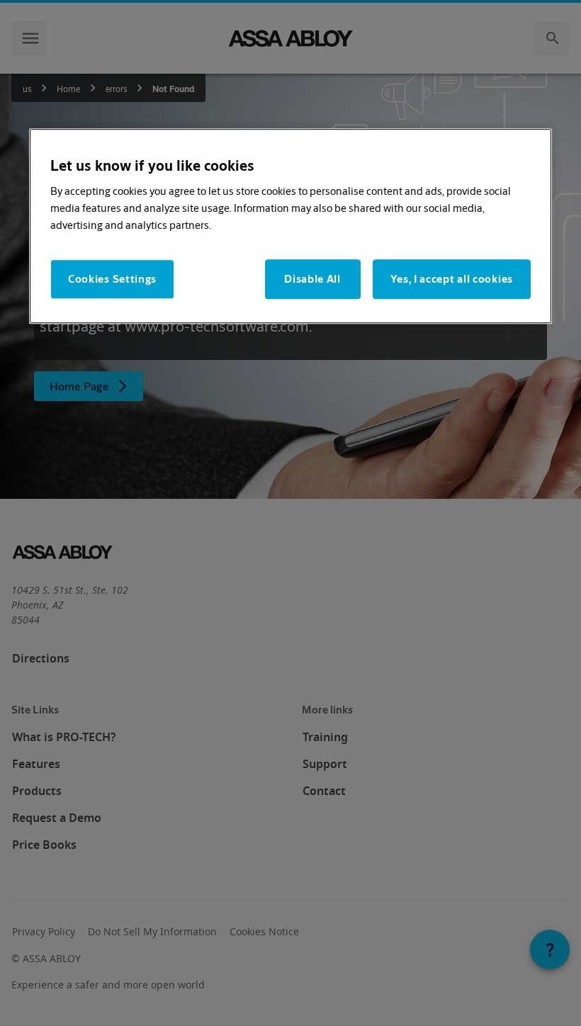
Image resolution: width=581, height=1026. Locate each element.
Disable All (312, 279)
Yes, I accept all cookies (452, 279)
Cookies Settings (112, 279)
